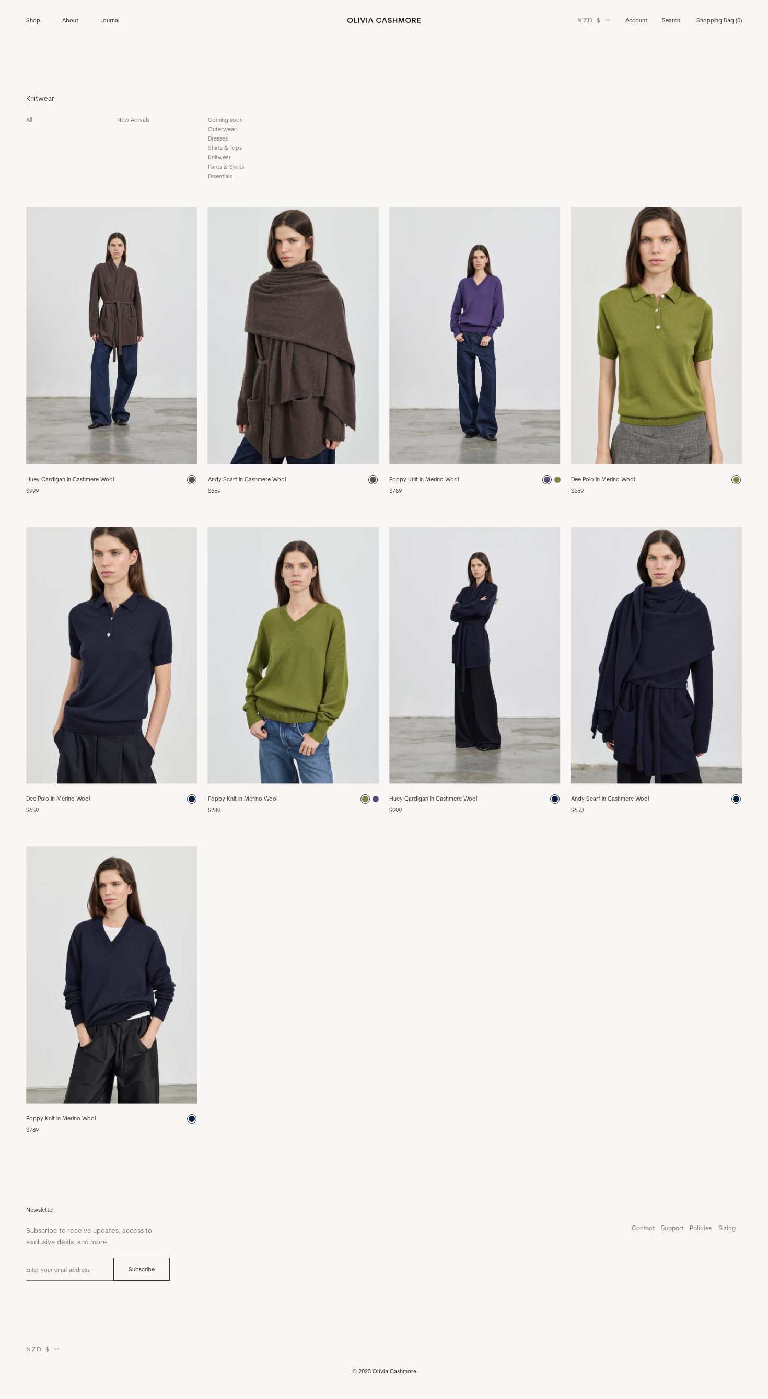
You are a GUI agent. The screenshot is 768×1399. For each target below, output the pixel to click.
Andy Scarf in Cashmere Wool (247, 479)
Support (672, 1228)
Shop (33, 20)
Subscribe (142, 1269)
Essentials (220, 176)
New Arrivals (133, 119)
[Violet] (547, 480)
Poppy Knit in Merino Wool (424, 479)
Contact (643, 1228)
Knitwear (219, 157)
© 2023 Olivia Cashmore (384, 1371)
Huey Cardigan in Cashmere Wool (70, 479)
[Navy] (192, 799)
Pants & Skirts (226, 166)
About (70, 20)
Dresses (218, 138)
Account (636, 20)
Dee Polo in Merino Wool (603, 479)
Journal (110, 20)
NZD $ (589, 20)
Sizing (727, 1228)
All (29, 119)
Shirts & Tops (225, 148)
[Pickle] (736, 480)
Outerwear (222, 129)
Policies (701, 1228)
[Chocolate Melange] (192, 480)
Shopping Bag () (719, 20)
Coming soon (225, 119)
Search (671, 20)
